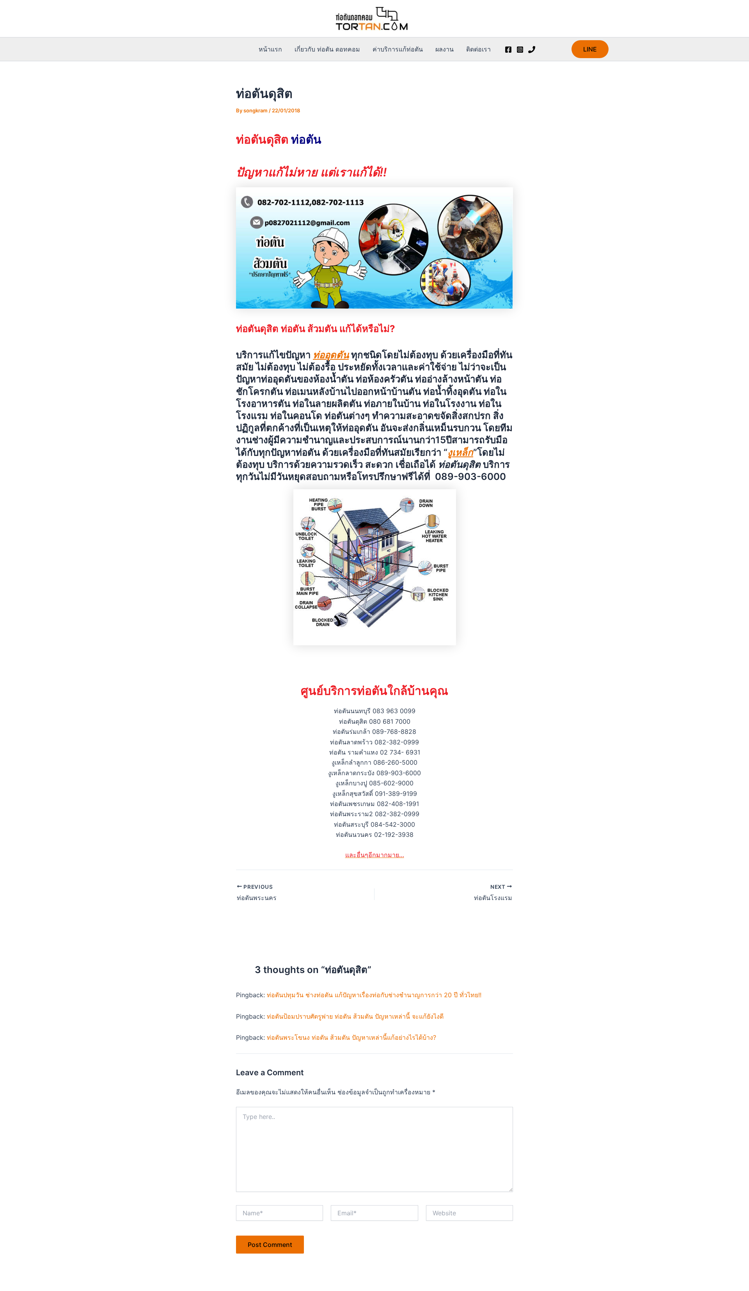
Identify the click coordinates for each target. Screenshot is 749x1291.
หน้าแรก (270, 49)
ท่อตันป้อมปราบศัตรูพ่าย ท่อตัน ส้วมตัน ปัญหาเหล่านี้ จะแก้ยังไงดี (355, 1016)
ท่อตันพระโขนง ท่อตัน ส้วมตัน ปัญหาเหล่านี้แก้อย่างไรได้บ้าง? (351, 1037)
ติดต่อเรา (478, 49)
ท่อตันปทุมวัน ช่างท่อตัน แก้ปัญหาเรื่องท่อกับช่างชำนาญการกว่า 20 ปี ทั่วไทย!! (374, 995)
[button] (590, 49)
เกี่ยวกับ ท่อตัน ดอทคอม (327, 49)
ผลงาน (444, 49)
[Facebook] (508, 49)
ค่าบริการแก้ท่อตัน (398, 49)
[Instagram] (520, 49)
